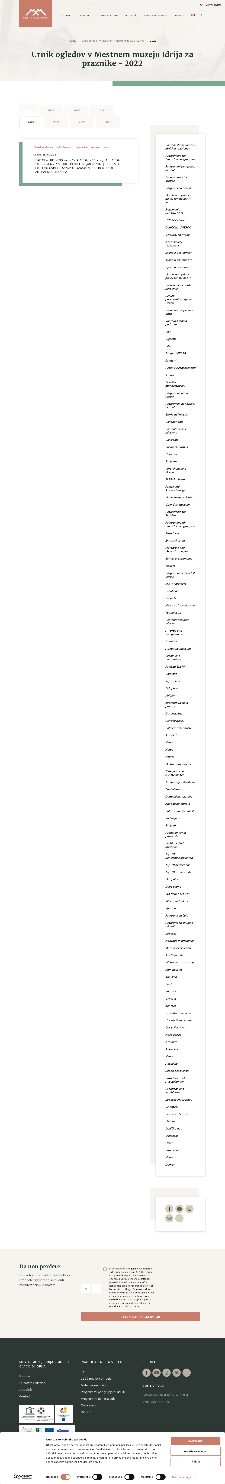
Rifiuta (196, 1461)
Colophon (171, 688)
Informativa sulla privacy (176, 704)
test (168, 331)
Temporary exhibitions (180, 782)
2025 (50, 110)
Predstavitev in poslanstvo (175, 834)
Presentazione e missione (176, 430)
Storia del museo (176, 414)
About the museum (178, 648)
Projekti (170, 825)
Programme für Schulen (175, 513)
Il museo (170, 375)
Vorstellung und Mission (175, 470)
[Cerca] (202, 15)
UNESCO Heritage (177, 234)
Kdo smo (171, 977)
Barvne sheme (213, 4)
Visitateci (171, 1107)
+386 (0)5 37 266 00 (156, 1402)
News (169, 742)
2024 (76, 110)
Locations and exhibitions (174, 1090)
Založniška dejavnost (179, 811)
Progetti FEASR (175, 353)
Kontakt (170, 991)
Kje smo (170, 908)
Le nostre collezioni (178, 1013)
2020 (82, 122)
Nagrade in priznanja (179, 940)
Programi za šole (176, 915)
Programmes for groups (176, 178)
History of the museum (180, 605)
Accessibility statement (173, 243)
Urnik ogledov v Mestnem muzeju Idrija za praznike (113, 40)
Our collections (175, 1027)
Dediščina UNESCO (178, 227)
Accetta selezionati (195, 1451)
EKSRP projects (175, 583)
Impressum (172, 681)
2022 (31, 122)
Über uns (171, 454)
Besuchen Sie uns (176, 1114)
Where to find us (176, 901)
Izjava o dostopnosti (178, 252)
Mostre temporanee (178, 764)
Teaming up (173, 612)
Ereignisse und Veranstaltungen (176, 549)
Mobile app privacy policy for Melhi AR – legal (179, 198)
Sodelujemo (173, 818)
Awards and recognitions (173, 632)
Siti (167, 346)
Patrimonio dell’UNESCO (174, 211)
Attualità (171, 735)
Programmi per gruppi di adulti (180, 168)
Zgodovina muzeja (177, 803)
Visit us (170, 1121)
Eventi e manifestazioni (175, 383)
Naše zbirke (173, 1034)
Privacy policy (174, 720)
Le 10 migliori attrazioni (174, 845)
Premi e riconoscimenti (180, 368)
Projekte (170, 461)
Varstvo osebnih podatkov (176, 322)
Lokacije (170, 933)
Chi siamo (171, 439)
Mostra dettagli (181, 1477)
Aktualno (171, 1063)
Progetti (170, 360)
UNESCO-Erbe (174, 220)
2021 (56, 122)
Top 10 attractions (177, 865)
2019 (107, 122)
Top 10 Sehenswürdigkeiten (179, 855)
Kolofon (170, 695)
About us (171, 641)
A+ (201, 4)
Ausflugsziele (174, 955)
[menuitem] (67, 15)
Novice (169, 757)
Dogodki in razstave (178, 796)
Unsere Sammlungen (179, 1020)
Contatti (170, 984)
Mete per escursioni (178, 948)
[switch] (97, 1477)
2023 (102, 110)
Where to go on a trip (179, 962)
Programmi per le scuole (177, 394)
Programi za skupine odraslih (179, 924)
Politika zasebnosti (178, 728)
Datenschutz (173, 713)
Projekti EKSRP (175, 666)
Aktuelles (171, 1049)
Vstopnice (171, 879)
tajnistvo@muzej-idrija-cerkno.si (165, 1394)
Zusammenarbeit (176, 447)
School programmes (178, 558)
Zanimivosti (173, 789)
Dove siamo (173, 886)
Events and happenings (173, 657)
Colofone (171, 674)
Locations (171, 591)
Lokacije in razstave (178, 1099)
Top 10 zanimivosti (178, 872)
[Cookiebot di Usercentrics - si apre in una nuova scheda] (22, 1477)
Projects (170, 598)
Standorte (172, 533)
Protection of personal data (180, 311)
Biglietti (170, 339)
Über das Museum (177, 504)
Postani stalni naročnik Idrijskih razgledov (180, 146)
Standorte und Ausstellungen (175, 1079)
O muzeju (171, 1135)
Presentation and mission (176, 621)
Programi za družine (178, 188)
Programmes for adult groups (180, 574)
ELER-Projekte (175, 479)
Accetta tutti (195, 1440)
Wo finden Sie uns (177, 894)
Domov (170, 1164)
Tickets (170, 565)
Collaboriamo (174, 421)
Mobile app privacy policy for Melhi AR (178, 276)
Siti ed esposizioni (177, 1071)
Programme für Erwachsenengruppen (179, 157)
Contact (170, 998)
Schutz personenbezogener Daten (178, 299)
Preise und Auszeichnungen (176, 488)
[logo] (35, 13)
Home (72, 40)
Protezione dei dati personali (178, 286)
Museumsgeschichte (178, 497)
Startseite (172, 1150)
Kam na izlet (173, 969)
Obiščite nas (173, 1128)
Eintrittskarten (175, 540)
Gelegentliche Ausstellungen (174, 773)
